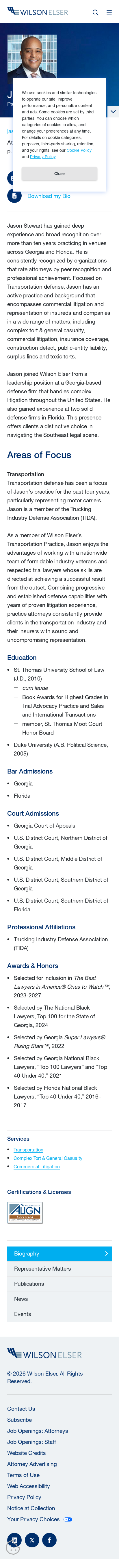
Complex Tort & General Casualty (48, 1158)
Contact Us (21, 1409)
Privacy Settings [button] (14, 1548)
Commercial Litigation (37, 1166)
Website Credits (26, 1453)
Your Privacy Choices (33, 1519)
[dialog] (59, 135)
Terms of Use (23, 1475)
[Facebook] (49, 1540)
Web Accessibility (28, 1486)
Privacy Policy (24, 1497)
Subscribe (19, 1420)
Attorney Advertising (32, 1464)
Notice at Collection (31, 1508)
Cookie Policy (79, 150)
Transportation (28, 1149)
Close (59, 173)
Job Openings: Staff (31, 1442)
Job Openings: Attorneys (37, 1431)
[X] (32, 1540)
